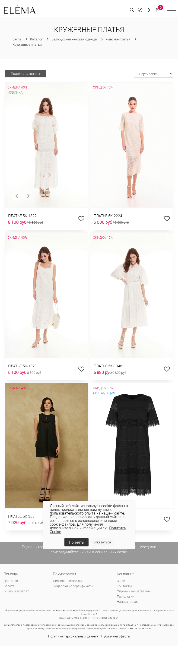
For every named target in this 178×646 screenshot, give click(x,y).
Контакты (124, 586)
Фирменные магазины (134, 591)
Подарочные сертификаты (73, 586)
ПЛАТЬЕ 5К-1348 (108, 365)
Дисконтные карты (67, 581)
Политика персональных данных (73, 636)
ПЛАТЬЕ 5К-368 (21, 516)
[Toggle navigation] (171, 9)
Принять (76, 542)
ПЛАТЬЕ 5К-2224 (108, 215)
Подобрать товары (25, 73)
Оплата (9, 586)
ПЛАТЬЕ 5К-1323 (22, 365)
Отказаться (102, 542)
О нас (121, 581)
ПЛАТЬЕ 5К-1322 (22, 215)
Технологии (125, 596)
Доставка (10, 581)
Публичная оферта (115, 636)
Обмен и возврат (16, 591)
